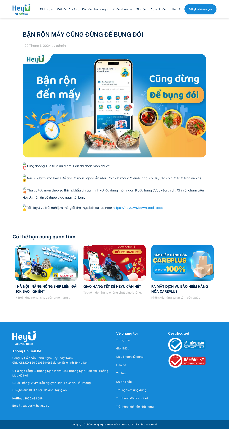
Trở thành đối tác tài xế (132, 398)
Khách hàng (121, 9)
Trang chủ (123, 340)
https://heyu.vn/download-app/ (138, 207)
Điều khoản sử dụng (129, 356)
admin (61, 45)
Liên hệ (175, 9)
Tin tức (141, 9)
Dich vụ (45, 9)
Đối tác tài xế (66, 9)
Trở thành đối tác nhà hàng (135, 406)
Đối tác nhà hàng (94, 9)
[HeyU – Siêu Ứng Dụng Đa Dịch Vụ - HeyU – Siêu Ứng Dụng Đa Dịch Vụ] (21, 9)
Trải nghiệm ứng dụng (131, 390)
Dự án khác (158, 9)
